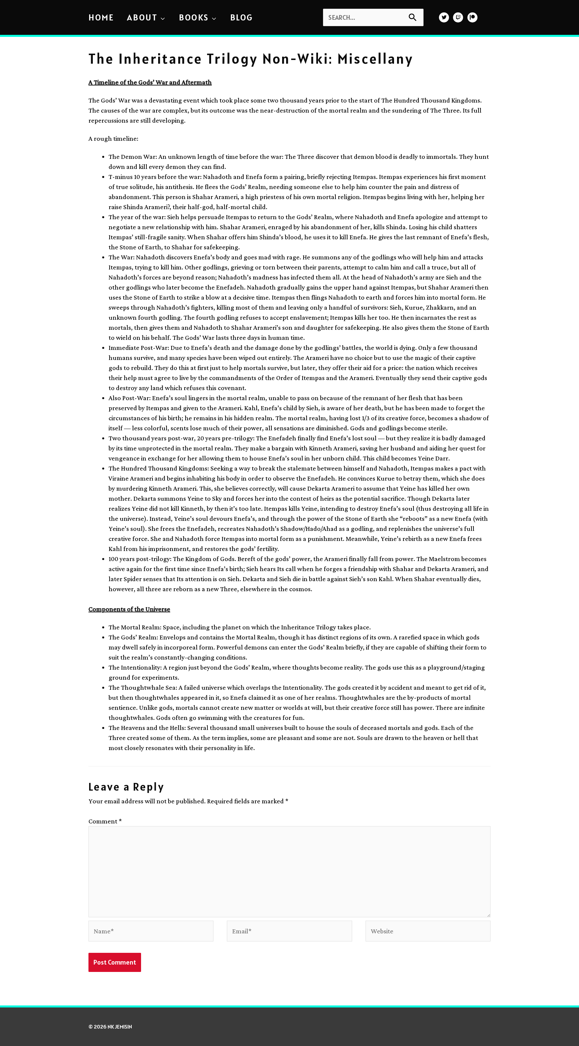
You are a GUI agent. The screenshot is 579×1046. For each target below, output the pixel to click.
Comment (105, 821)
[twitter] (445, 17)
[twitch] (459, 17)
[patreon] (473, 17)
